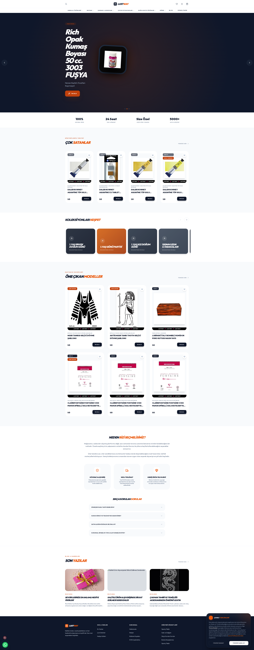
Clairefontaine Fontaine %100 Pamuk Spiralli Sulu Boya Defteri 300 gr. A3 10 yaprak (169, 420)
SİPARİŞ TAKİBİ (182, 10)
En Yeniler (100, 643)
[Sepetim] (187, 4)
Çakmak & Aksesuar (105, 10)
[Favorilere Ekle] (89, 170)
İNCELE (136, 107)
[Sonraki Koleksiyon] (186, 234)
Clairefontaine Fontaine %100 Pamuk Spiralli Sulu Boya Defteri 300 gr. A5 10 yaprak (84, 420)
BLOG (171, 10)
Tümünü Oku (182, 576)
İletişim (131, 647)
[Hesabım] (182, 4)
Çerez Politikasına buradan (235, 635)
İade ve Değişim (166, 647)
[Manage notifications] (4, 637)
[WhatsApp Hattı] (5, 645)
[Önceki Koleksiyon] (180, 234)
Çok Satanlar (101, 647)
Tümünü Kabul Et (239, 643)
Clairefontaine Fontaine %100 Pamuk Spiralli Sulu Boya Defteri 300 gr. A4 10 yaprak (126, 420)
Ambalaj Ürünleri (74, 10)
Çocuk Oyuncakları (125, 10)
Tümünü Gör (182, 158)
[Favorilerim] (177, 4)
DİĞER (162, 10)
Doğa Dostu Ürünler (146, 10)
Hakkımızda (132, 643)
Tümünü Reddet (218, 643)
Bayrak (89, 10)
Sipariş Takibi (166, 643)
